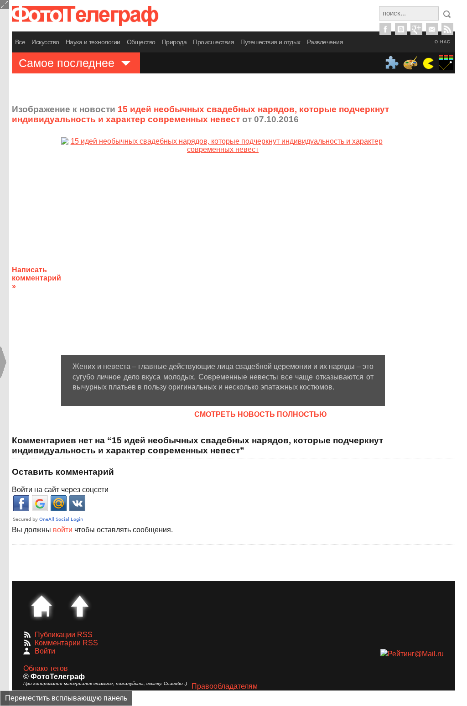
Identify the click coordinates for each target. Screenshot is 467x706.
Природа (174, 42)
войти (63, 530)
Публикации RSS (64, 635)
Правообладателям (225, 686)
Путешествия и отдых (270, 42)
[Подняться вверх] (80, 606)
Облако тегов (45, 668)
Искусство (45, 42)
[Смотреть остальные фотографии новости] (223, 246)
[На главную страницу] (41, 606)
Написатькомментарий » (36, 278)
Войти (45, 651)
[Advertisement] (428, 271)
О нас (443, 42)
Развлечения (325, 42)
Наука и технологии (93, 42)
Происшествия (213, 42)
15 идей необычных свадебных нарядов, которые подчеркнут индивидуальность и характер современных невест (200, 114)
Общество (141, 42)
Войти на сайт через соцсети (60, 489)
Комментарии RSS (66, 643)
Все (20, 42)
